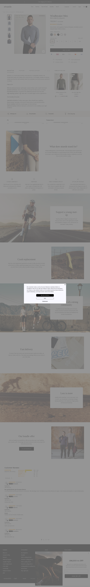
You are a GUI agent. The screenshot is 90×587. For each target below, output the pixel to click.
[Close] (65, 284)
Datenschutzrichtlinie (49, 291)
